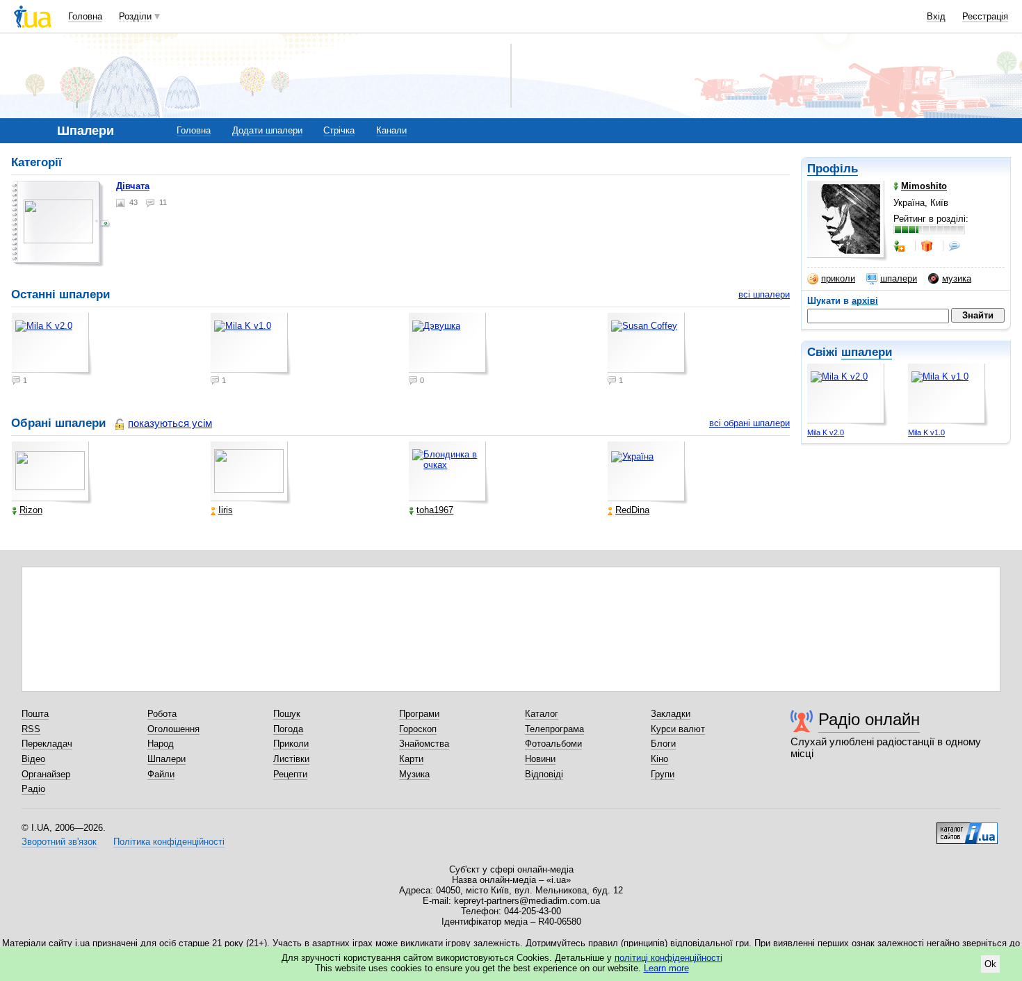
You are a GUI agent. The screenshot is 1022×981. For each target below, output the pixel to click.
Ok (990, 964)
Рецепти (290, 774)
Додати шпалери (267, 130)
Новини (540, 759)
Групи (662, 774)
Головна (85, 16)
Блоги (663, 743)
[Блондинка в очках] (449, 473)
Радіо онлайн (869, 719)
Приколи (291, 743)
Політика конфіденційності (169, 841)
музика (956, 278)
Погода (288, 729)
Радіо (33, 789)
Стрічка (339, 130)
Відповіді (544, 774)
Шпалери (166, 759)
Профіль (832, 168)
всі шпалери (764, 294)
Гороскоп (418, 729)
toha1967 (434, 510)
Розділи (135, 16)
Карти (411, 759)
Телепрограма (554, 729)
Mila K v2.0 (825, 432)
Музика (414, 774)
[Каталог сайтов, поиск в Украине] (967, 828)
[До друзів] (900, 246)
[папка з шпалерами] (61, 224)
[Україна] (648, 473)
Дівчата (132, 186)
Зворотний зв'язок (59, 841)
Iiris (225, 510)
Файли (161, 774)
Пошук (286, 713)
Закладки (670, 713)
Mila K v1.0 (926, 432)
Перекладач (47, 743)
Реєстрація (985, 16)
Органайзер (46, 774)
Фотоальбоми (553, 743)
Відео (33, 759)
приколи (838, 278)
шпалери (898, 278)
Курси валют (678, 729)
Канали (391, 130)
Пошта (35, 713)
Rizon (30, 510)
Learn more (666, 968)
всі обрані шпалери (749, 423)
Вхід (936, 16)
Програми (419, 713)
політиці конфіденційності (668, 957)
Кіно (659, 759)
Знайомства (424, 743)
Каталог (541, 713)
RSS (31, 729)
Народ (160, 743)
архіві (865, 300)
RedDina (632, 510)
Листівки (291, 759)
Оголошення (173, 729)
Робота (162, 713)
